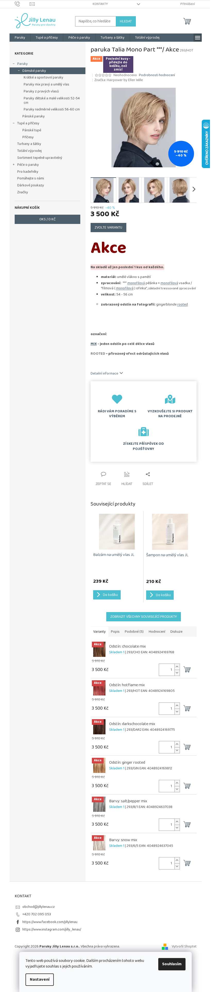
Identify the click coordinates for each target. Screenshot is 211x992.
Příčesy (28, 137)
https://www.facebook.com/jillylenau (49, 922)
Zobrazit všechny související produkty (143, 617)
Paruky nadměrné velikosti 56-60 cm (52, 109)
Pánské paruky (33, 116)
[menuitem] (20, 37)
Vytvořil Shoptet (184, 946)
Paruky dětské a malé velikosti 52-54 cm (52, 100)
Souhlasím (172, 964)
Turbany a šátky (29, 144)
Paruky (22, 64)
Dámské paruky (34, 71)
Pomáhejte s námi (30, 178)
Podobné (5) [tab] (134, 631)
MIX (94, 344)
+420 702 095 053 (36, 914)
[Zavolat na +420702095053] (22, 4)
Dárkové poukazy (30, 185)
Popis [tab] (115, 631)
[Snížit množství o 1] (177, 673)
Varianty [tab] (99, 631)
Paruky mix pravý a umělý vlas (46, 84)
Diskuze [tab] (176, 631)
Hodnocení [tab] (157, 631)
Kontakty (100, 4)
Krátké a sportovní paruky (43, 77)
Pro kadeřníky (27, 172)
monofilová (136, 283)
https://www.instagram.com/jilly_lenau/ (51, 929)
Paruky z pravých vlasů (41, 91)
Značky (22, 192)
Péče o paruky (28, 165)
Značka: (118, 80)
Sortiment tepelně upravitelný (39, 158)
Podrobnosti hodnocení (157, 75)
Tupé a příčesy (28, 123)
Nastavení (39, 979)
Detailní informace (104, 373)
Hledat (126, 21)
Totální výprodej (29, 151)
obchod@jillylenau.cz (38, 907)
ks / (47, 219)
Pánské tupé (31, 130)
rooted (182, 304)
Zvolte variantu (108, 227)
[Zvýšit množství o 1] (177, 667)
